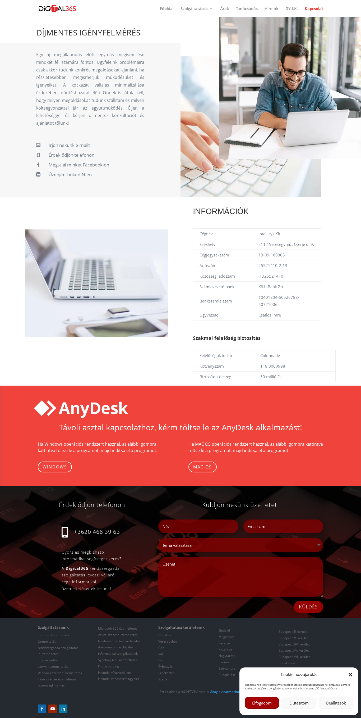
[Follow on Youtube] (52, 709)
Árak (224, 9)
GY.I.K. (291, 9)
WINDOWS (55, 467)
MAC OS (202, 467)
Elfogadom (262, 703)
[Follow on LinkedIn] (63, 709)
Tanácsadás (247, 9)
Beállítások (336, 703)
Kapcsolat (314, 9)
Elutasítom (299, 703)
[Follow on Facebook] (42, 709)
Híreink (272, 9)
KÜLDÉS (308, 606)
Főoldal (167, 9)
